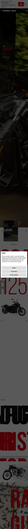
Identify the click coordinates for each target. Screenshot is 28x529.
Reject (14, 268)
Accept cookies (14, 275)
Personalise (14, 271)
